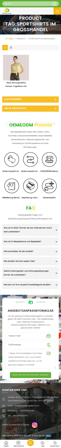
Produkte (21, 38)
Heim (10, 38)
